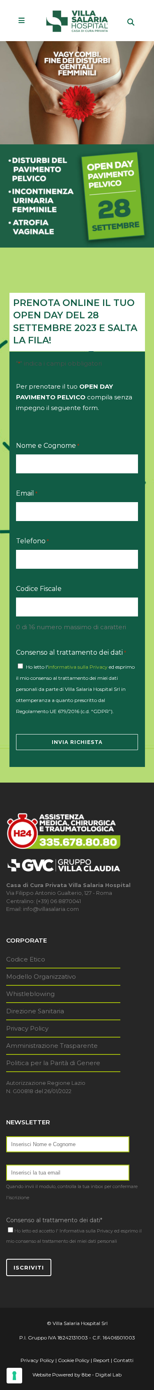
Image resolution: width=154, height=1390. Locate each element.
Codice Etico (25, 959)
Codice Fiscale (39, 589)
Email (26, 493)
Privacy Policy (27, 1028)
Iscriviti (29, 1267)
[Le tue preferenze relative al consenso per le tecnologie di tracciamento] (14, 1375)
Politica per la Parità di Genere (53, 1063)
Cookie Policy (74, 1360)
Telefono (32, 541)
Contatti (123, 1360)
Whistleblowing (30, 994)
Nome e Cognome (47, 445)
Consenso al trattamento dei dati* (54, 1220)
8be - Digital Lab (102, 1374)
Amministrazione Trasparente (52, 1045)
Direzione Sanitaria (35, 1011)
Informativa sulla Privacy (78, 667)
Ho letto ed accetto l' (36, 1231)
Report (101, 1360)
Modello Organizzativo (41, 976)
